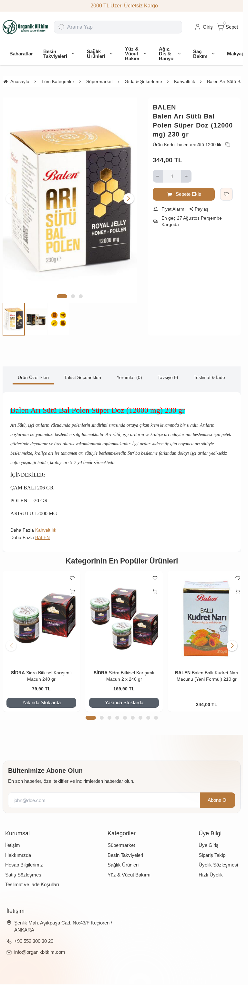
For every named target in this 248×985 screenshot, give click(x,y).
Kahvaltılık (45, 526)
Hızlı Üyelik (211, 869)
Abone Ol (217, 794)
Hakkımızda (18, 849)
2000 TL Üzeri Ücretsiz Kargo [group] (121, 5)
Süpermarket (121, 839)
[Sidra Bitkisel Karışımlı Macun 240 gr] (40, 613)
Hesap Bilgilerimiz (24, 859)
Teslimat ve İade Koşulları (32, 878)
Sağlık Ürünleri (123, 859)
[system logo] (26, 27)
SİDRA (17, 666)
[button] (62, 292)
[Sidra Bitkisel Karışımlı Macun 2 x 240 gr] (122, 613)
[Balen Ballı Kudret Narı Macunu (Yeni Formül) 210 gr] (203, 613)
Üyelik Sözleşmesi (218, 859)
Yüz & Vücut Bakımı (129, 869)
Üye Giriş (209, 839)
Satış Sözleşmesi (23, 869)
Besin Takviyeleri (125, 849)
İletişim (12, 839)
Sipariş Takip (212, 849)
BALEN (164, 107)
